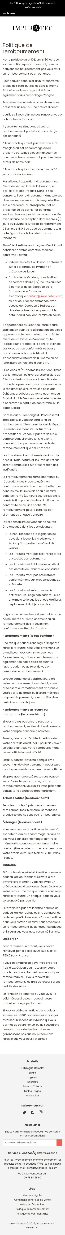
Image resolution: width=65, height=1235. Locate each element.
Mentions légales (32, 1195)
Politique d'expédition (32, 1204)
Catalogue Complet (32, 1068)
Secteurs (32, 1082)
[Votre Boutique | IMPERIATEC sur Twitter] (24, 1113)
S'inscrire (59, 1142)
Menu (11, 13)
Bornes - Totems (32, 1086)
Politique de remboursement (32, 1209)
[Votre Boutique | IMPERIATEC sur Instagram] (40, 1113)
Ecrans (32, 1072)
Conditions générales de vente (32, 1200)
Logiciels (32, 1077)
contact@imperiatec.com (44, 296)
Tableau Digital (32, 1091)
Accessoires (32, 1095)
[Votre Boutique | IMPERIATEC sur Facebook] (32, 1113)
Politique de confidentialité (32, 1213)
